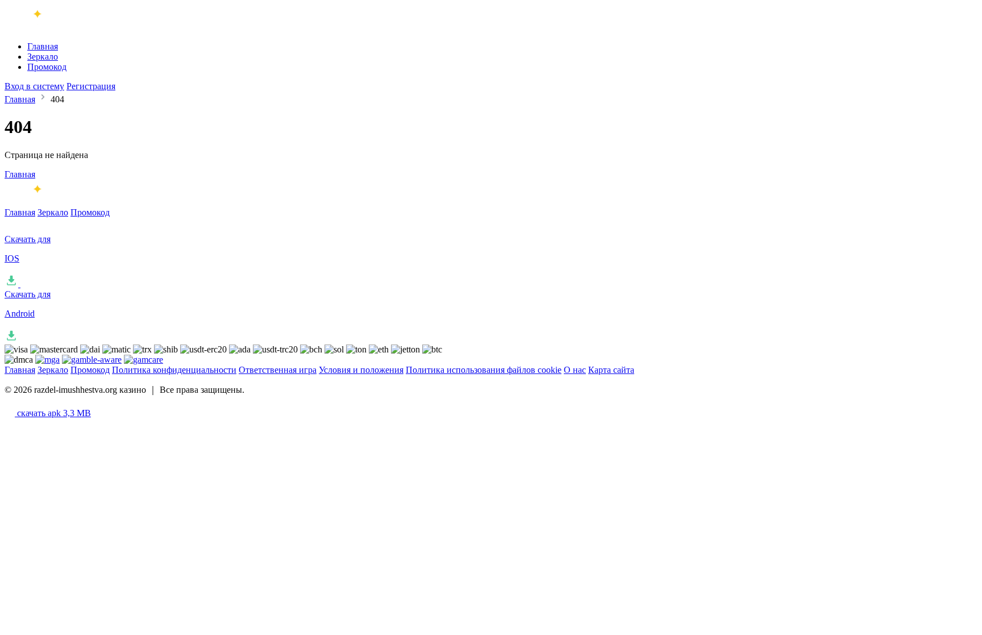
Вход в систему (34, 86)
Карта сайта (611, 370)
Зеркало (42, 56)
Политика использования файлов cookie (483, 370)
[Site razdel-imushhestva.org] (52, 27)
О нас (575, 370)
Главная (42, 46)
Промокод (46, 67)
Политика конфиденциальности (174, 370)
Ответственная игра (278, 370)
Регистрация (90, 86)
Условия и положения (361, 370)
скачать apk (53, 413)
